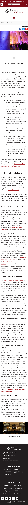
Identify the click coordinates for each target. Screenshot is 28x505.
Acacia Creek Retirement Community (14, 322)
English (11, 4)
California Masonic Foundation (13, 280)
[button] (2, 4)
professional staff (13, 190)
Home (2, 22)
